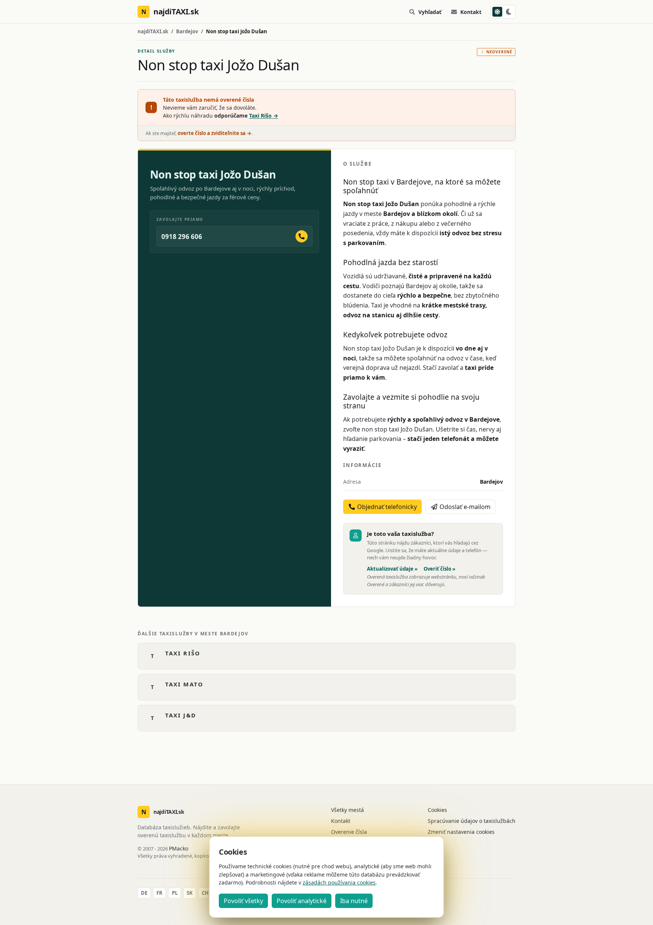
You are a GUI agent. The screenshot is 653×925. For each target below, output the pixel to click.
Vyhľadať (429, 12)
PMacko (178, 848)
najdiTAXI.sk (153, 31)
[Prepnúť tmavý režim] (503, 12)
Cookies (437, 809)
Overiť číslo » (439, 568)
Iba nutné (354, 901)
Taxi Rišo (182, 653)
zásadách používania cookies (339, 882)
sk (190, 892)
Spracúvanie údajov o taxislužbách (471, 820)
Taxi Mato (184, 684)
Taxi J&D (180, 715)
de (144, 892)
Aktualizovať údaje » (392, 568)
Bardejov (187, 31)
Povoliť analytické (301, 901)
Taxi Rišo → (263, 115)
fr (159, 892)
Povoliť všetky (243, 901)
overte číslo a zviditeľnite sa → (214, 133)
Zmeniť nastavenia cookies (461, 831)
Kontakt (470, 12)
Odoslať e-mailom (464, 507)
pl (175, 892)
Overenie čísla (349, 831)
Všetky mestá (347, 809)
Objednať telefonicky (386, 507)
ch (205, 892)
